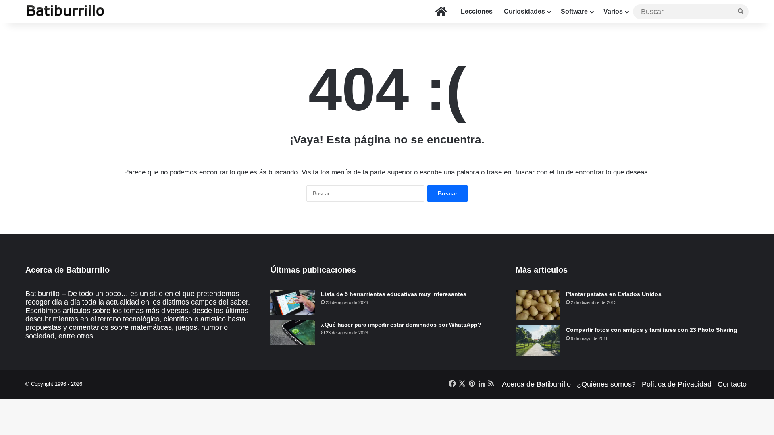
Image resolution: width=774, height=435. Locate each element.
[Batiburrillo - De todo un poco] (65, 11)
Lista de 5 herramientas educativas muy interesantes (393, 294)
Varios (613, 11)
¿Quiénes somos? (606, 384)
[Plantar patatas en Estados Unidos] (538, 305)
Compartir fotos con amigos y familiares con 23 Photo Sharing (651, 330)
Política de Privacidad (677, 384)
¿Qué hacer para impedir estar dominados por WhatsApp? (401, 324)
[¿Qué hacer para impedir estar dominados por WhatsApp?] (292, 332)
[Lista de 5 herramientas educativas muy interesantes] (292, 302)
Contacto (732, 384)
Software (574, 11)
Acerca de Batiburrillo (536, 384)
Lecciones (477, 11)
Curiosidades (524, 11)
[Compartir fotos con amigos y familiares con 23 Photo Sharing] (538, 340)
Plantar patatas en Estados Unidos (614, 294)
